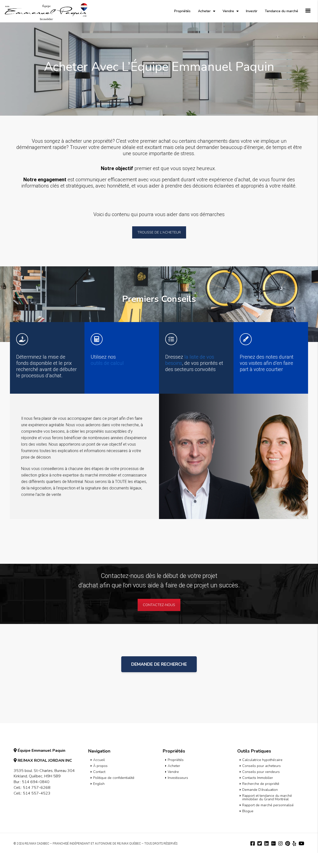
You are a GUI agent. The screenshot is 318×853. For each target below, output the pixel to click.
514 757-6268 (36, 787)
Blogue (247, 811)
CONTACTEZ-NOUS (159, 605)
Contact (99, 771)
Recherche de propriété (260, 783)
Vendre (228, 11)
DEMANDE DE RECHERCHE (159, 664)
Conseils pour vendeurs (261, 771)
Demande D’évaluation (260, 789)
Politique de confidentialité (113, 777)
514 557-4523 (36, 793)
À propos (100, 765)
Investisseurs (178, 777)
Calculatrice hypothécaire (262, 760)
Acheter (204, 11)
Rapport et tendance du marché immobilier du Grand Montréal (267, 797)
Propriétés (182, 11)
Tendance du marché (281, 11)
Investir (251, 11)
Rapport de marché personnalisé (268, 805)
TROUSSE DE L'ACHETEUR (159, 232)
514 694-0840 (35, 782)
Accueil (99, 760)
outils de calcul (107, 363)
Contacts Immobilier (257, 777)
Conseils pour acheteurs (261, 765)
